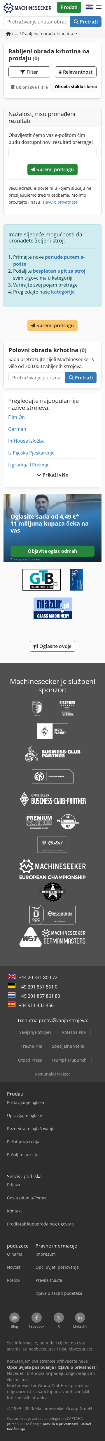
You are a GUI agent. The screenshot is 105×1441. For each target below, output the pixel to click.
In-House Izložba (26, 441)
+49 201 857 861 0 (38, 987)
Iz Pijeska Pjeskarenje (31, 453)
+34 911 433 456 (36, 1005)
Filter (31, 72)
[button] (99, 7)
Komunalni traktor (52, 1074)
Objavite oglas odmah (52, 551)
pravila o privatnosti (60, 1423)
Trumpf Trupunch (69, 1060)
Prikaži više (54, 475)
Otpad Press (30, 1060)
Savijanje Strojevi (35, 1032)
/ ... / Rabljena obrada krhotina (42, 33)
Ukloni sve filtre (31, 87)
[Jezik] (89, 7)
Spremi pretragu (54, 169)
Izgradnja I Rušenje (29, 464)
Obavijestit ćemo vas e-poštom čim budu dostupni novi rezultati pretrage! (50, 138)
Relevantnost (77, 72)
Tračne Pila (31, 1046)
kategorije (63, 292)
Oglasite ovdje (54, 646)
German (17, 429)
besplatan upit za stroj (59, 271)
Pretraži (88, 22)
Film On (16, 417)
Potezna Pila (74, 1032)
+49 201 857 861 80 (39, 996)
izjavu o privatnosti (59, 202)
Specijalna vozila (68, 1046)
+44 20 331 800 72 (38, 977)
